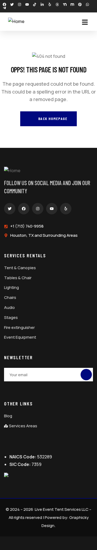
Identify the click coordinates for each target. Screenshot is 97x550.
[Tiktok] (34, 4)
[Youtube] (27, 4)
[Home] (16, 21)
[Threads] (57, 4)
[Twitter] (12, 4)
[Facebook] (4, 4)
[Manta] (72, 4)
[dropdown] (87, 22)
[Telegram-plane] (4, 8)
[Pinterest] (80, 4)
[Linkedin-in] (42, 4)
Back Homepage (52, 118)
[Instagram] (19, 4)
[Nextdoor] (65, 4)
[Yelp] (49, 4)
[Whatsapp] (87, 4)
